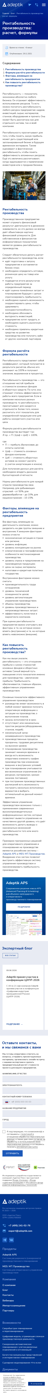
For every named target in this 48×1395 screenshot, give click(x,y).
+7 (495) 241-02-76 (19, 1225)
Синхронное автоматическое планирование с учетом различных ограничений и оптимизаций (19, 1347)
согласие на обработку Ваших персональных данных (12, 1378)
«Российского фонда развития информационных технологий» (22, 1183)
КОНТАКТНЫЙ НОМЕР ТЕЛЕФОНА (17, 1097)
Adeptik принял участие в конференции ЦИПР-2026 (22, 978)
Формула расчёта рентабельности (25, 72)
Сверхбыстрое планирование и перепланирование (17, 1330)
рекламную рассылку (27, 1146)
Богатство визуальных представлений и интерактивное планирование (22, 1356)
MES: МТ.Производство (32, 853)
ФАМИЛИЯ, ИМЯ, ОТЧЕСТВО (14, 1074)
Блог (13, 13)
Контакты (8, 1295)
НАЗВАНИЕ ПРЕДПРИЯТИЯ (14, 1108)
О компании (8, 1285)
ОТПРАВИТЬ (12, 1153)
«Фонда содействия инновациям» (19, 1181)
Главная (5, 13)
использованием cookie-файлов (12, 1385)
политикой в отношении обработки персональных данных (26, 1137)
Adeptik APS (9, 853)
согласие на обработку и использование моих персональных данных (26, 1142)
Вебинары (8, 1300)
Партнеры (8, 1310)
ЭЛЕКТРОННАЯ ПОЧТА (12, 1085)
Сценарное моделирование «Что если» (21, 1362)
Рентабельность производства (23, 69)
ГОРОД (5, 1120)
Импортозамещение (13, 1305)
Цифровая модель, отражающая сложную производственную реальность (23, 1338)
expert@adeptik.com (20, 1231)
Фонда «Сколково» (20, 1180)
